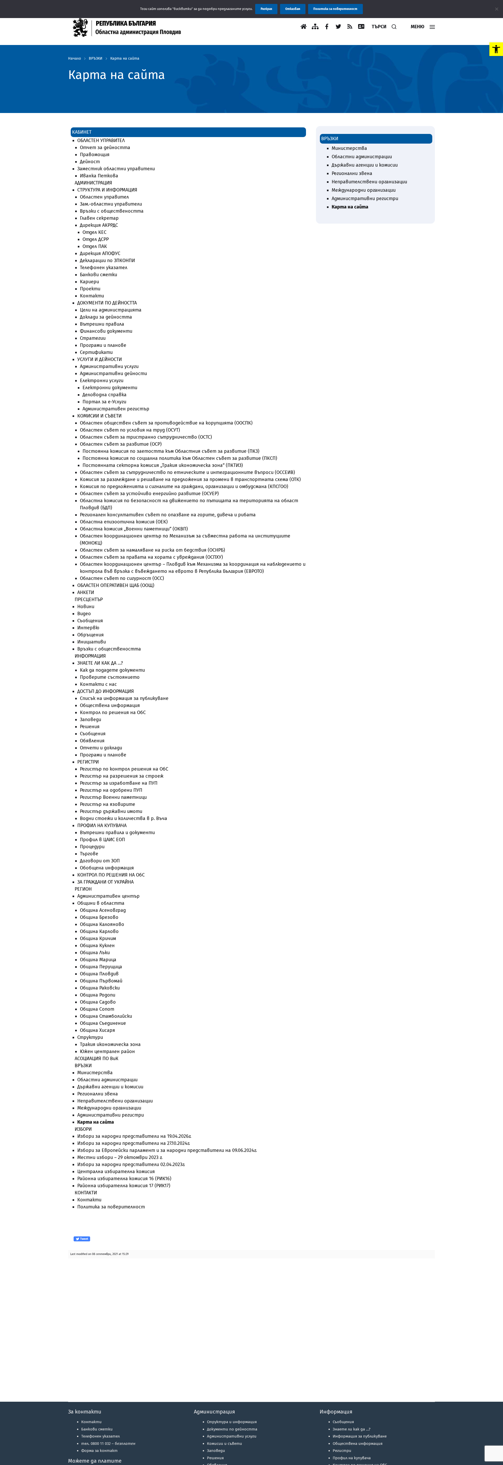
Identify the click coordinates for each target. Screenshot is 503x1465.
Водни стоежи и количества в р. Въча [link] (123, 818)
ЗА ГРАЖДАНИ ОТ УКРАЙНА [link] (105, 882)
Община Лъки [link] (95, 952)
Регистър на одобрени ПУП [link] (111, 790)
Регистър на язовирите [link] (107, 804)
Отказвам (292, 9)
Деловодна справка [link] (105, 395)
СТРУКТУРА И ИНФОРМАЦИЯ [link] (107, 190)
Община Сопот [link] (97, 1009)
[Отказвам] (496, 9)
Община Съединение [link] (103, 1023)
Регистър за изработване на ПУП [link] (118, 783)
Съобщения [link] (90, 621)
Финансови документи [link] (106, 331)
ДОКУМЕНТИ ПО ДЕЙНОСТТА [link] (107, 303)
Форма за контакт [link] (99, 1450)
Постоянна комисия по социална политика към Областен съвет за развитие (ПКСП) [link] (180, 458)
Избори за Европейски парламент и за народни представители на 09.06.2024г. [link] (167, 1150)
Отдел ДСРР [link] (96, 239)
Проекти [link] (90, 289)
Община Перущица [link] (101, 967)
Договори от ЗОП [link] (100, 861)
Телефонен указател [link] (103, 267)
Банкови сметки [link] (98, 275)
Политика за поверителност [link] (111, 1207)
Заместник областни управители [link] (116, 169)
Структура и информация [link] (232, 1421)
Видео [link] (84, 613)
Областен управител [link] (104, 197)
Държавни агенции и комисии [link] (110, 1087)
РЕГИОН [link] (83, 889)
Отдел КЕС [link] (94, 232)
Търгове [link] (89, 854)
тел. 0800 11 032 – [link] (108, 1443)
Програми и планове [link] (103, 345)
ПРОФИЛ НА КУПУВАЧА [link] (102, 825)
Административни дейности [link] (113, 373)
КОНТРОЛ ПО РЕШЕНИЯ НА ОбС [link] (111, 875)
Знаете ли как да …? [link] (351, 1429)
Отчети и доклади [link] (101, 748)
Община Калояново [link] (102, 924)
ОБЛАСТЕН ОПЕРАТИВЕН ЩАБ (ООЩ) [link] (115, 585)
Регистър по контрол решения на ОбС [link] (124, 769)
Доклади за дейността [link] (106, 317)
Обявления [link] (92, 741)
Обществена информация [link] (110, 705)
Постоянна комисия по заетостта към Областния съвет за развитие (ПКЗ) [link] (171, 451)
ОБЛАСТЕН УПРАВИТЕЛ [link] (101, 140)
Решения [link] (90, 726)
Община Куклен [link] (97, 945)
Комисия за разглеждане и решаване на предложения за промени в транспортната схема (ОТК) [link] (190, 479)
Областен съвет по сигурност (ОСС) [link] (122, 578)
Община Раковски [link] (100, 988)
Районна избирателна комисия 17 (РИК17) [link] (123, 1186)
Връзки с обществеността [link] (112, 211)
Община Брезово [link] (99, 917)
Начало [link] (74, 58)
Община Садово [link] (98, 1002)
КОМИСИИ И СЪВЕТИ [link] (99, 416)
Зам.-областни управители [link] (111, 204)
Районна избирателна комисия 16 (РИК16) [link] (124, 1178)
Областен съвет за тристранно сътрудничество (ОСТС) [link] (146, 437)
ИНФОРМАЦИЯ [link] (90, 656)
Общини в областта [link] (100, 903)
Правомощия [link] (95, 154)
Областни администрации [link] (107, 1080)
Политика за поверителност (335, 9)
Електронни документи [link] (110, 388)
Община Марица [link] (98, 960)
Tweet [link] (83, 1239)
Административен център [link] (108, 896)
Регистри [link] (342, 1450)
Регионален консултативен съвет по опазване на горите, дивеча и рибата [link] (168, 515)
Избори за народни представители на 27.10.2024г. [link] (133, 1143)
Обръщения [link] (90, 635)
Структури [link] (90, 1037)
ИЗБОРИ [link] (83, 1129)
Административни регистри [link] (110, 1115)
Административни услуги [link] (109, 366)
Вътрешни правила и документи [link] (117, 832)
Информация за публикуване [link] (360, 1436)
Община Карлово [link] (99, 931)
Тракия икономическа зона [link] (110, 1044)
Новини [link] (85, 606)
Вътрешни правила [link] (102, 324)
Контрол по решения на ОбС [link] (113, 712)
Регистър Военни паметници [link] (113, 797)
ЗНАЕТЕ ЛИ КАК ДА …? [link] (100, 663)
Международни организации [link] (109, 1108)
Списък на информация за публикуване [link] (124, 698)
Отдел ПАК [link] (95, 246)
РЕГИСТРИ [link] (88, 762)
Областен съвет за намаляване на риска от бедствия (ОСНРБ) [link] (152, 550)
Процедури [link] (92, 847)
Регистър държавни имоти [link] (111, 811)
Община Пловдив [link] (99, 974)
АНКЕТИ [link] (85, 592)
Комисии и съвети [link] (224, 1443)
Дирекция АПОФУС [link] (100, 253)
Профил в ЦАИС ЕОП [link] (102, 839)
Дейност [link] (90, 162)
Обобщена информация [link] (107, 868)
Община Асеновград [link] (103, 910)
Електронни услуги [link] (101, 380)
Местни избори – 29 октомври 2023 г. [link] (119, 1157)
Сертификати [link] (96, 352)
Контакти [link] (92, 296)
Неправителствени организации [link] (115, 1101)
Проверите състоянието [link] (110, 677)
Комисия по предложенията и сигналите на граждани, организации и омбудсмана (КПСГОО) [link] (184, 486)
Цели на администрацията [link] (110, 310)
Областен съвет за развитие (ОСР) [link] (121, 444)
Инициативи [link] (91, 642)
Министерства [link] (95, 1073)
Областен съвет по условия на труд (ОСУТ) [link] (130, 430)
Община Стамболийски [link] (106, 1016)
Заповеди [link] (90, 719)
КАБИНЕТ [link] (81, 132)
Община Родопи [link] (97, 995)
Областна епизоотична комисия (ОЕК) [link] (124, 522)
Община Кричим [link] (98, 938)
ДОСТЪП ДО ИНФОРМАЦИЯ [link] (105, 691)
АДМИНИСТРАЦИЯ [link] (93, 183)
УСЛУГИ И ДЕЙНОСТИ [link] (99, 359)
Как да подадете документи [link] (112, 670)
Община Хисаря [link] (97, 1030)
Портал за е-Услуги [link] (104, 402)
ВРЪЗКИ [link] (95, 58)
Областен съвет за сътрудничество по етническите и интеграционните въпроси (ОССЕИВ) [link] (187, 472)
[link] (496, 49)
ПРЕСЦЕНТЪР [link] (89, 599)
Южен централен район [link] (107, 1051)
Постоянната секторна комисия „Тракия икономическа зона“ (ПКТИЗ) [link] (163, 465)
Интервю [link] (88, 628)
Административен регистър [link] (116, 409)
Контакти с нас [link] (98, 684)
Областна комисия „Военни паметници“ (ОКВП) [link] (134, 529)
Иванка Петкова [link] (99, 176)
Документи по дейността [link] (232, 1429)
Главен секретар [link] (99, 218)
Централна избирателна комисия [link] (116, 1171)
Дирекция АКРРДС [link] (99, 225)
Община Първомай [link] (101, 981)
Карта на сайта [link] (124, 58)
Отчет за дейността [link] (105, 147)
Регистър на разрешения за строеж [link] (121, 776)
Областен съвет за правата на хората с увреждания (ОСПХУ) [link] (151, 557)
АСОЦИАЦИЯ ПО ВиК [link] (96, 1058)
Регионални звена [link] (97, 1094)
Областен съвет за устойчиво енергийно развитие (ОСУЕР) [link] (149, 493)
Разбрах (266, 9)
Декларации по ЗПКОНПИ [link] (107, 260)
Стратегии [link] (93, 338)
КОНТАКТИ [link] (86, 1193)
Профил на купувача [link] (352, 1458)
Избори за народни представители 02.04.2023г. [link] (131, 1164)
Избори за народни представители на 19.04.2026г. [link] (134, 1136)
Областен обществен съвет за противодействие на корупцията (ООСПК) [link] (166, 423)
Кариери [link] (89, 282)
